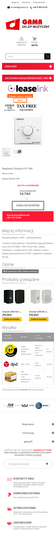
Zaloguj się (15, 2)
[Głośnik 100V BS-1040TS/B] (14, 297)
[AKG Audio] (38, 405)
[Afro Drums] (17, 405)
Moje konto (28, 424)
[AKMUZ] (45, 405)
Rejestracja (26, 2)
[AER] (10, 405)
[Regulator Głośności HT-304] (6, 152)
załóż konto (21, 45)
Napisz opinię (7, 173)
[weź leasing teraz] (28, 88)
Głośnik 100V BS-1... (11, 311)
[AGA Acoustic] (24, 405)
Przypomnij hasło (39, 2)
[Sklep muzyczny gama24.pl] (28, 23)
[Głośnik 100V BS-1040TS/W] (41, 297)
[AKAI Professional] (31, 405)
